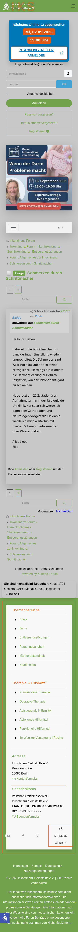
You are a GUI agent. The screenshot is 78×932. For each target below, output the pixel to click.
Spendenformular (28, 816)
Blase (23, 619)
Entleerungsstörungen (34, 637)
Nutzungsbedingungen (39, 870)
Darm (23, 628)
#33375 (65, 311)
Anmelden (39, 103)
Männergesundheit (32, 655)
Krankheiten (28, 664)
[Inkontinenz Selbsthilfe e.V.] (18, 6)
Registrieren (37, 131)
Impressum (20, 865)
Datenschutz (53, 865)
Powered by (29, 574)
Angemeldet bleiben (40, 93)
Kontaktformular (27, 778)
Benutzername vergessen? (39, 123)
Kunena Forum (47, 574)
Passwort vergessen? (39, 114)
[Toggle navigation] (13, 227)
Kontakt (36, 865)
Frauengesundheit (32, 646)
